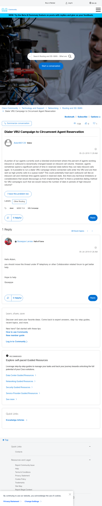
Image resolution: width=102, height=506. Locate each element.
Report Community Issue (24, 465)
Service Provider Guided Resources (22, 393)
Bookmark (69, 117)
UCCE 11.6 (21, 208)
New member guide (15, 335)
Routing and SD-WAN (72, 108)
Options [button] (95, 117)
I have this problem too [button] (18, 194)
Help (17, 469)
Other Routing (19, 201)
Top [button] (6, 440)
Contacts (18, 452)
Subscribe (82, 117)
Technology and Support (33, 108)
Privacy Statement (11, 501)
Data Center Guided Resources (20, 375)
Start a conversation (51, 66)
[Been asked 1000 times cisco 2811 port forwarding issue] (92, 231)
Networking (53, 108)
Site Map (18, 486)
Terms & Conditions (22, 472)
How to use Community (17, 332)
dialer (12, 208)
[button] (8, 218)
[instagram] (73, 497)
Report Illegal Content (23, 490)
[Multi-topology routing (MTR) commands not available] (88, 231)
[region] (36, 498)
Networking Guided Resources (19, 381)
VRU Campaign (33, 208)
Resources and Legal (21, 460)
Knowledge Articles (15, 420)
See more (10, 399)
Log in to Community (16, 341)
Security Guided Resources (18, 387)
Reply (92, 218)
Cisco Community (10, 108)
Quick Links (16, 447)
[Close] (70, 494)
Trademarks (20, 483)
